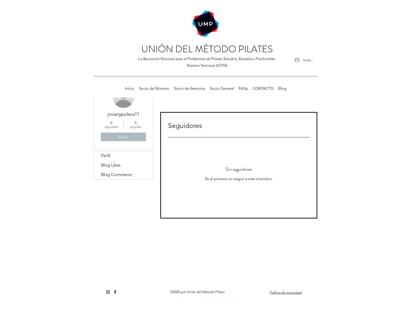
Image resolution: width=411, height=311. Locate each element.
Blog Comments (116, 174)
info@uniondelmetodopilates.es (222, 298)
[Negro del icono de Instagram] (108, 292)
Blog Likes (111, 165)
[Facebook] (115, 292)
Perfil (105, 155)
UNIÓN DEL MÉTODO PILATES (207, 49)
